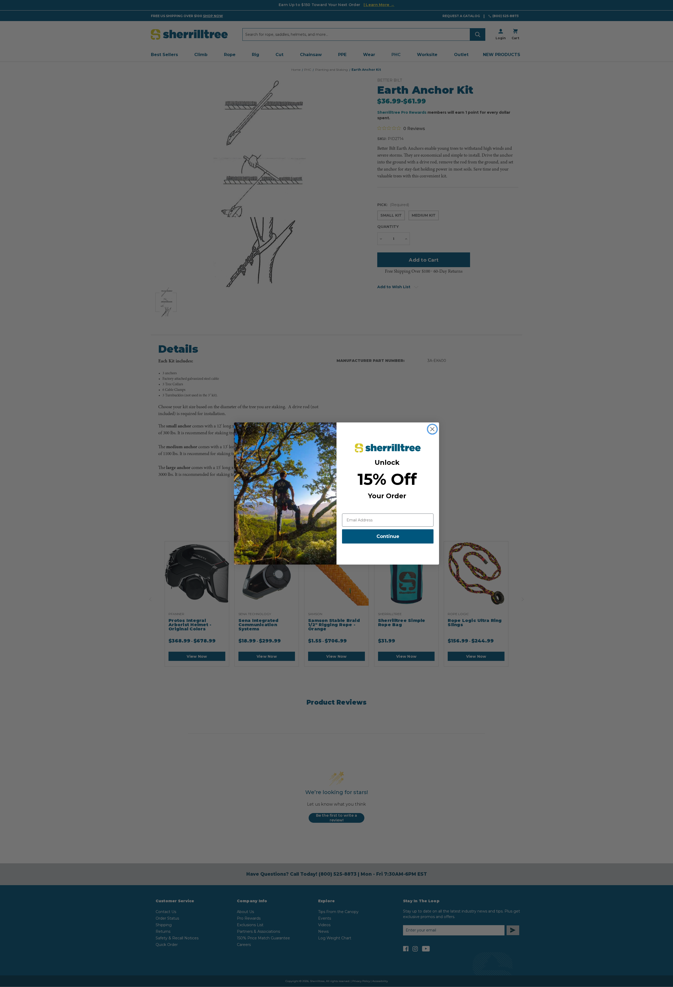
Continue (387, 536)
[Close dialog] (432, 429)
